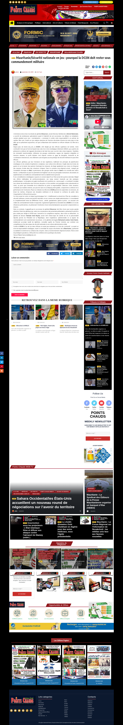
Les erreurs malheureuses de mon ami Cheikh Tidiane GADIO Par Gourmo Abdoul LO (102, 381)
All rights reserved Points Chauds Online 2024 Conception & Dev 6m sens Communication (62, 722)
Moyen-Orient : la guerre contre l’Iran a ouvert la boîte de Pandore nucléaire (22, 563)
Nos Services (105, 45)
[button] (106, 2)
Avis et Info (80, 618)
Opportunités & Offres (82, 45)
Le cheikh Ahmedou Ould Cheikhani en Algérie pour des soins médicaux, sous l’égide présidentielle (67, 529)
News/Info (91, 488)
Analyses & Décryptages (97, 555)
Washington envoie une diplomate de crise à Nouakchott (68, 326)
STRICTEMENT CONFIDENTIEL (20, 558)
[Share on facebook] (93, 67)
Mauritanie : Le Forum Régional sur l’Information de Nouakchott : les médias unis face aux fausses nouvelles (101, 529)
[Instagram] (22, 2)
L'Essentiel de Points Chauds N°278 (74, 683)
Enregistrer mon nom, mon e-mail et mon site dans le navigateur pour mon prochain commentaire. (37, 286)
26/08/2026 (17, 322)
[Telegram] (109, 405)
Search (107, 72)
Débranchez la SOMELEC (22, 325)
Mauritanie (32, 45)
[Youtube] (101, 405)
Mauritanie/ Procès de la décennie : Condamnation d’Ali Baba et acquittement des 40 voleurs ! (48, 563)
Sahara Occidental (63, 491)
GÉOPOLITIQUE (16, 553)
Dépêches (27, 52)
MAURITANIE (55, 52)
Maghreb (44, 45)
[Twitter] (16, 2)
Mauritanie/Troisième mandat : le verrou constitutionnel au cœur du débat (102, 357)
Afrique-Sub (68, 45)
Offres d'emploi (65, 618)
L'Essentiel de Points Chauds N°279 (23, 683)
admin (16, 511)
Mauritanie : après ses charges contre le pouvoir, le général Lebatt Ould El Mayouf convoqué (96, 230)
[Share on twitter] (96, 67)
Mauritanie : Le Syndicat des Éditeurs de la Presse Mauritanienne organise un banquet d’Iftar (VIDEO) (99, 501)
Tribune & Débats (91, 100)
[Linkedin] (10, 2)
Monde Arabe (24, 553)
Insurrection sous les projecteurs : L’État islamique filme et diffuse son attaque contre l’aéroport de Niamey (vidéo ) (33, 530)
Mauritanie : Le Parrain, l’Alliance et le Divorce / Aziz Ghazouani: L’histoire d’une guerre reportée (74, 563)
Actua (12, 45)
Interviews (22, 45)
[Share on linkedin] (100, 67)
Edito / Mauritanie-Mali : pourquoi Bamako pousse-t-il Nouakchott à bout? (102, 369)
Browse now (23, 681)
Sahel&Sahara (56, 45)
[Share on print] (106, 67)
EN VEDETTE (40, 52)
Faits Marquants (69, 556)
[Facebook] (19, 2)
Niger (26, 517)
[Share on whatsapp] (110, 67)
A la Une (16, 52)
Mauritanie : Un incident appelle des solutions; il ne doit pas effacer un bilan (103, 343)
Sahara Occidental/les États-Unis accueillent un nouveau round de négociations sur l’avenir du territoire (43, 502)
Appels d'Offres (33, 618)
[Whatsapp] (25, 2)
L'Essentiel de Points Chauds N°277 (48, 683)
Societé (95, 45)
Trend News (36, 493)
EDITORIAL (98, 78)
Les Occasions (49, 618)
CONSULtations (17, 618)
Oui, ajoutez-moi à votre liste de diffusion (25, 290)
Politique (41, 553)
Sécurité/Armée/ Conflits (73, 52)
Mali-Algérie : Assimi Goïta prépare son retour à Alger (45, 326)
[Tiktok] (27, 710)
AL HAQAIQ (99, 683)
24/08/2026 (66, 322)
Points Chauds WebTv (47, 491)
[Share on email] (103, 67)
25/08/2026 (42, 322)
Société (61, 519)
